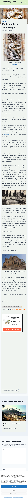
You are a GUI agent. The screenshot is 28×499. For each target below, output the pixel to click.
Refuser (14, 490)
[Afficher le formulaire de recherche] (22, 2)
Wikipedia (14, 64)
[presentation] (14, 413)
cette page (7, 134)
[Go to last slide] (4, 418)
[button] (26, 472)
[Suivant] (24, 418)
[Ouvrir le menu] (25, 3)
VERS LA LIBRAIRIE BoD (12, 329)
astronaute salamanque (8, 390)
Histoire (4, 21)
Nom (4, 469)
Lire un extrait (14, 324)
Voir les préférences (14, 494)
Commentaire (7, 450)
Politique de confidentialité (18, 497)
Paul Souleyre (7, 30)
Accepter (14, 486)
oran (16, 390)
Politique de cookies (8, 497)
